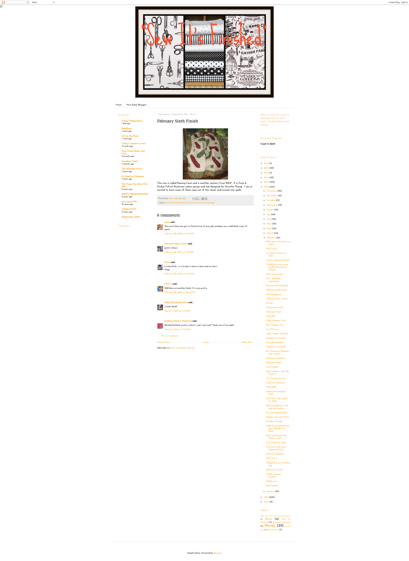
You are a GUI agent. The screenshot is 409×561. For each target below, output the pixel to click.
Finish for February (275, 383)
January (271, 491)
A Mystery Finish (274, 307)
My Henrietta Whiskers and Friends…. (277, 352)
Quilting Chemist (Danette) (178, 321)
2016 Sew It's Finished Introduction (275, 516)
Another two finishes (276, 338)
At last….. (270, 303)
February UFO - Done (277, 299)
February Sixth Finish (276, 290)
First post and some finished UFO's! (276, 448)
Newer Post (164, 342)
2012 (266, 187)
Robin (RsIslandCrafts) (176, 302)
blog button (273, 530)
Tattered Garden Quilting (201, 203)
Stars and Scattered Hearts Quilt (276, 437)
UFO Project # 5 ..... (276, 274)
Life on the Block (130, 136)
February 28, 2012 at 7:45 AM (179, 274)
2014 (266, 177)
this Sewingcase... (274, 294)
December (272, 191)
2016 (266, 168)
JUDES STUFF (129, 209)
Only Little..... (272, 249)
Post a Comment (169, 336)
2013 (266, 182)
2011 (266, 497)
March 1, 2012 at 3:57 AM (177, 311)
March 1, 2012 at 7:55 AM (177, 329)
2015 (266, 173)
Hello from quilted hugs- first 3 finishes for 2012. (278, 429)
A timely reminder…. (275, 342)
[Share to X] (200, 198)
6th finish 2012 (173, 203)
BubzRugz (127, 128)
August (270, 210)
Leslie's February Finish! (277, 260)
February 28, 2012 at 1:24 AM (179, 233)
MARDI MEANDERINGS (135, 194)
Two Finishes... (273, 367)
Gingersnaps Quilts (131, 217)
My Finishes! (272, 486)
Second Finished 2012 (276, 413)
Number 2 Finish (274, 421)
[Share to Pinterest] (206, 198)
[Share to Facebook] (203, 198)
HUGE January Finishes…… (273, 475)
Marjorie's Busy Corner (175, 244)
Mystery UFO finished (277, 286)
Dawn (268, 519)
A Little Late (272, 329)
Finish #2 (270, 316)
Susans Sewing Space (132, 121)
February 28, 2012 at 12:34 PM (179, 292)
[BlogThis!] (197, 198)
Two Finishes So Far (276, 378)
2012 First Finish (274, 470)
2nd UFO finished (274, 454)
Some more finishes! (275, 358)
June (269, 219)
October (271, 200)
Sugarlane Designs (282, 522)
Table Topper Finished (277, 334)
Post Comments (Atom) (182, 348)
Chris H (168, 284)
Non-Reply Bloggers (137, 105)
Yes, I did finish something (273, 280)
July (269, 214)
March (270, 233)
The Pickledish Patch (132, 169)
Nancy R (184, 203)
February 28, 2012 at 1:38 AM (179, 252)
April (269, 228)
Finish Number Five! (276, 321)
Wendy (269, 526)
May (269, 224)
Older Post (247, 342)
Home (119, 105)
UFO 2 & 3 (271, 458)
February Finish (273, 312)
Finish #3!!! (271, 387)
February (271, 238)
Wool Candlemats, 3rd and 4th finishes (277, 407)
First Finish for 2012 (276, 442)
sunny (167, 222)
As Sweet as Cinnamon (133, 176)
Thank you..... (272, 481)
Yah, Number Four (275, 325)
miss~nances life (129, 201)
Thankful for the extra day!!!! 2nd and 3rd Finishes (277, 267)
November (272, 196)
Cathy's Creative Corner (134, 143)
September (272, 205)
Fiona (167, 262)
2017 (266, 163)
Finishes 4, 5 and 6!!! (276, 347)
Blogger (217, 553)
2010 (267, 502)
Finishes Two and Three (277, 417)
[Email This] (194, 198)
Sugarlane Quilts (130, 161)
